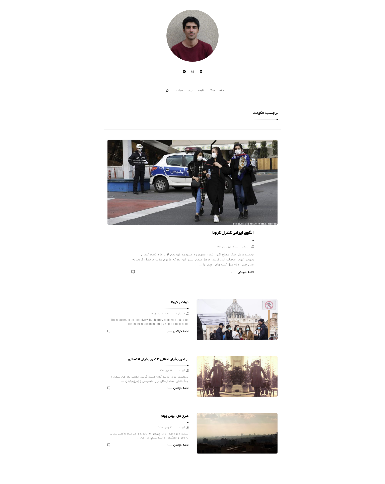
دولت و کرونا (179, 302)
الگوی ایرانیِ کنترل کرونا (233, 233)
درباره (190, 90)
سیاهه (179, 90)
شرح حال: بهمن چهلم (174, 416)
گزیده (201, 90)
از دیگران (245, 246)
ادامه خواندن (246, 272)
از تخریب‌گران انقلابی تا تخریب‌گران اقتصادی (158, 359)
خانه (222, 90)
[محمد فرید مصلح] (192, 36)
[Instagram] (192, 72)
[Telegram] (184, 72)
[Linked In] (201, 72)
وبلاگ (212, 90)
